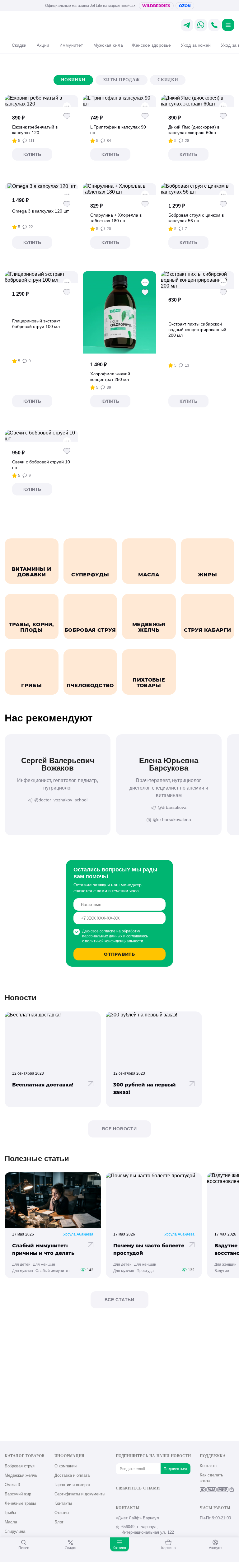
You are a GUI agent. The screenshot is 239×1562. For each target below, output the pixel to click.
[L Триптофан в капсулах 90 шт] (119, 101)
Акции (43, 45)
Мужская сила (108, 45)
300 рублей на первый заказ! (144, 1088)
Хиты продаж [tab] (121, 79)
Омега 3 (12, 1484)
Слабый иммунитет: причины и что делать (43, 1249)
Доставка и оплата (72, 1475)
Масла (11, 1522)
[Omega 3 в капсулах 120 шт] (41, 186)
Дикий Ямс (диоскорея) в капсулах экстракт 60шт (193, 129)
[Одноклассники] (129, 1499)
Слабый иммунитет (52, 1271)
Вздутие (221, 1271)
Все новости (119, 1128)
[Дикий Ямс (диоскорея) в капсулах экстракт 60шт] (197, 101)
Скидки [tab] (167, 79)
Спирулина (15, 1531)
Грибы (10, 1512)
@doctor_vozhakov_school (60, 799)
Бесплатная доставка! (42, 1085)
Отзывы (61, 1512)
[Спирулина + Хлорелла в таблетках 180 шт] (119, 189)
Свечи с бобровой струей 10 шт (41, 464)
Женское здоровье (151, 45)
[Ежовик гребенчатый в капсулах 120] (41, 101)
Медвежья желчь (21, 1475)
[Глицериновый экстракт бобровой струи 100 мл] (41, 277)
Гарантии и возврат (72, 1484)
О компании (65, 1466)
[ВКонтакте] (119, 1499)
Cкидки (19, 45)
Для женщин (44, 1264)
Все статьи (119, 1299)
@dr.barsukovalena (172, 819)
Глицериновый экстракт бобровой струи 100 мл (36, 323)
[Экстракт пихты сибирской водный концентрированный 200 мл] (197, 280)
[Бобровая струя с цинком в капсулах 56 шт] (197, 189)
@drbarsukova (171, 807)
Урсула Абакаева (78, 1234)
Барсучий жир (18, 1494)
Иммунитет (71, 45)
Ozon (185, 5)
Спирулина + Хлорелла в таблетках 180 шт (116, 218)
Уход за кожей (196, 45)
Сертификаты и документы (79, 1494)
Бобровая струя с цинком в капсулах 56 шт (196, 218)
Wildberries (156, 5)
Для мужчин (22, 1271)
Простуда (145, 1271)
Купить (32, 154)
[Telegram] (150, 1499)
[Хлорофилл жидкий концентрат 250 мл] (119, 312)
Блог (58, 1522)
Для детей (21, 1264)
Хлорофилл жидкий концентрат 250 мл (110, 376)
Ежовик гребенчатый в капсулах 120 (35, 129)
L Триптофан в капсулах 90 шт (118, 129)
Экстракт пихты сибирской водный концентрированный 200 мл (197, 329)
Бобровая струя (20, 1466)
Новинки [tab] (73, 79)
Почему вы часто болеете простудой (148, 1249)
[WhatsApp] (160, 1499)
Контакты (63, 1503)
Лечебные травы (20, 1503)
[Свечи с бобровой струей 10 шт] (41, 436)
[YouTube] (139, 1499)
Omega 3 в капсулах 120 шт (40, 211)
